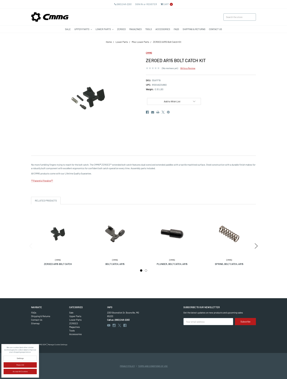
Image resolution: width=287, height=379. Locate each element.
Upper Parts (82, 29)
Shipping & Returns (194, 29)
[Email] (152, 112)
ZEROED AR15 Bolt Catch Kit (167, 41)
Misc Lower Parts (140, 41)
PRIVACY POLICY (127, 366)
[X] (163, 112)
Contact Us (215, 29)
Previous (31, 246)
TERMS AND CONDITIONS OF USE (153, 366)
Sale (68, 29)
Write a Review (187, 68)
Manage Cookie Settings (57, 344)
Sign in (139, 4)
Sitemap (35, 323)
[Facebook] (147, 112)
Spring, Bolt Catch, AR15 (229, 263)
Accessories (162, 29)
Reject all (20, 365)
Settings (20, 358)
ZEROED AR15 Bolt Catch (58, 263)
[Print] (157, 112)
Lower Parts (103, 29)
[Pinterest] (168, 112)
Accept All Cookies (20, 371)
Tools (148, 29)
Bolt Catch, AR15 (115, 263)
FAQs (176, 29)
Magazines (135, 29)
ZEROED (121, 29)
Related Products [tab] (46, 200)
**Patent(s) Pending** (42, 180)
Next (256, 246)
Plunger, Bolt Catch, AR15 (172, 263)
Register (151, 4)
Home (109, 41)
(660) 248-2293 (124, 4)
